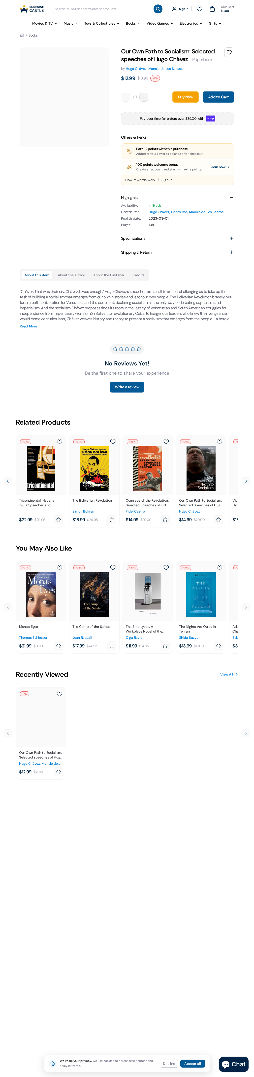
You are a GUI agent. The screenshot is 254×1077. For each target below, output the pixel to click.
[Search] (158, 8)
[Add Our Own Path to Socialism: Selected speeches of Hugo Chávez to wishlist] (229, 52)
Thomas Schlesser (33, 637)
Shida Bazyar (189, 637)
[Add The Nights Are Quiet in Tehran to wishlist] (219, 567)
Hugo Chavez (159, 212)
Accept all (192, 1063)
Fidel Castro (135, 511)
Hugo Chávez (136, 68)
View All (226, 674)
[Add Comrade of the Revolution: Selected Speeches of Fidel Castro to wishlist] (166, 441)
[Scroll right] (246, 481)
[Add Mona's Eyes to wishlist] (59, 567)
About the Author (71, 275)
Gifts (213, 23)
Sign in (166, 180)
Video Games (158, 23)
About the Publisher (108, 275)
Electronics (189, 23)
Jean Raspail (82, 637)
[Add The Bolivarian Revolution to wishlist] (112, 441)
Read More (28, 326)
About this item (37, 275)
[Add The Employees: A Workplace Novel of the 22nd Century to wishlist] (166, 567)
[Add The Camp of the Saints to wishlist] (112, 567)
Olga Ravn (133, 637)
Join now (218, 167)
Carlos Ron (179, 212)
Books (131, 23)
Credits (138, 275)
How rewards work (140, 180)
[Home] (22, 35)
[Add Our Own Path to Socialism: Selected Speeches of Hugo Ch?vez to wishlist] (219, 441)
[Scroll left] (8, 481)
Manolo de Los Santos (165, 68)
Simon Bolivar (83, 511)
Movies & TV (42, 23)
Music (68, 23)
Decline (169, 1063)
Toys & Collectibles (99, 23)
